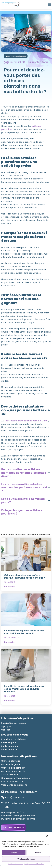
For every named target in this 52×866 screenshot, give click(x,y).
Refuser (38, 852)
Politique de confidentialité (34, 864)
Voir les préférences (26, 859)
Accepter (14, 852)
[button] (47, 835)
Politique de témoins (15, 864)
